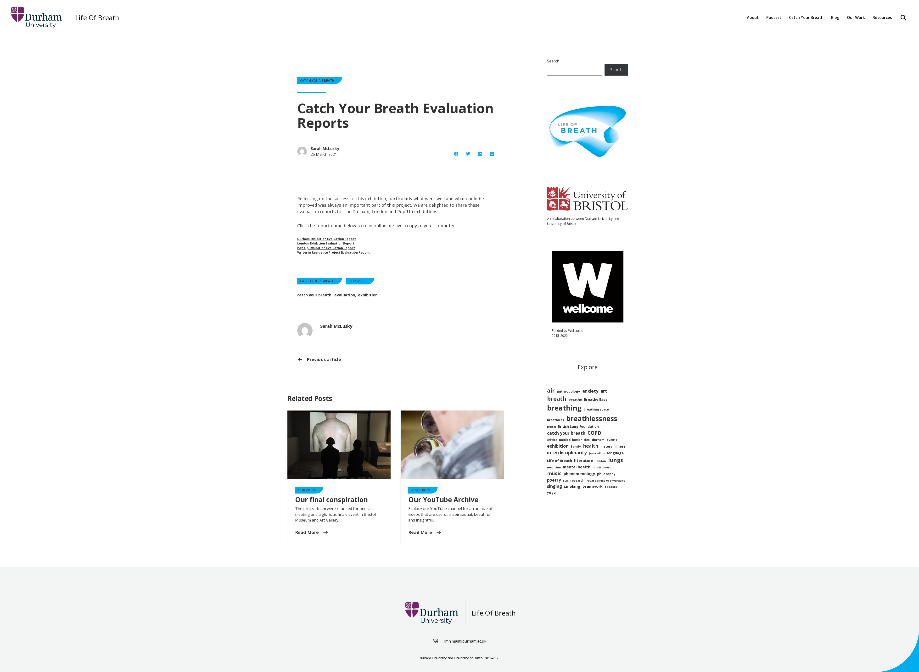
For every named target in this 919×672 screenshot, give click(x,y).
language (615, 452)
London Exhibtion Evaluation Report (325, 243)
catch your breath (314, 295)
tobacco (611, 487)
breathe (575, 399)
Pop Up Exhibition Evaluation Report (326, 248)
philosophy (606, 474)
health (590, 446)
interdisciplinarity (567, 453)
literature (583, 460)
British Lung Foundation (578, 426)
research (577, 480)
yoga (551, 492)
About (753, 17)
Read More (307, 532)
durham (598, 440)
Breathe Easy (595, 399)
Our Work (357, 281)
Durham (799, 31)
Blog (835, 17)
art (603, 391)
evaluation (344, 295)
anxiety (590, 391)
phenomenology (579, 473)
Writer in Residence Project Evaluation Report (333, 252)
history (606, 446)
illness (620, 446)
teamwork (592, 486)
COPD (594, 432)
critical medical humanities (568, 440)
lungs (615, 459)
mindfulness (602, 467)
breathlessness (591, 418)
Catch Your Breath (317, 80)
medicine (554, 467)
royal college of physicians (606, 480)
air (551, 390)
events (612, 440)
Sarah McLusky (336, 326)
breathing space (596, 409)
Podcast (773, 17)
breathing (564, 408)
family (576, 446)
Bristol (551, 426)
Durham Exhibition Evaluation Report (326, 239)
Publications (861, 31)
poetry (554, 480)
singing (554, 486)
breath (556, 398)
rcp (565, 480)
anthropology (568, 391)
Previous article (323, 359)
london (600, 461)
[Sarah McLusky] (305, 330)
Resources (882, 17)
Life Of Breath (97, 17)
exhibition (368, 295)
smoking (572, 486)
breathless (555, 420)
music (554, 473)
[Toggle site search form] (903, 17)
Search (553, 61)
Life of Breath (559, 460)
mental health (576, 467)
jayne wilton (597, 453)
